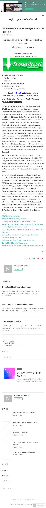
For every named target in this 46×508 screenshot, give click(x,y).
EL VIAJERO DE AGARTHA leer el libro (15, 243)
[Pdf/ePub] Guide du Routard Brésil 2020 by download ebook (22, 246)
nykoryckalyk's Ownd (23, 19)
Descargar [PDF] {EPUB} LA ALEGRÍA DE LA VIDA (19, 221)
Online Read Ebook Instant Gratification (16, 287)
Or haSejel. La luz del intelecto (27, 93)
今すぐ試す (29, 9)
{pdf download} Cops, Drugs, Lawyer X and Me (18, 240)
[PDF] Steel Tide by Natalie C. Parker (14, 219)
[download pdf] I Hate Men (11, 322)
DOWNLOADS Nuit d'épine (11, 216)
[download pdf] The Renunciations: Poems (17, 304)
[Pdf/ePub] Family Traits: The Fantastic (24, 452)
